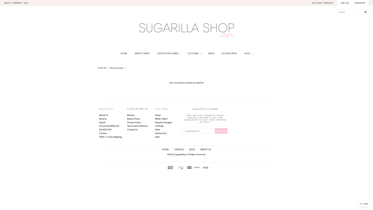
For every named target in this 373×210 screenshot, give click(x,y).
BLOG (192, 149)
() (344, 3)
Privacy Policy (134, 122)
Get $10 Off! (105, 129)
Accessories (229, 53)
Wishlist (329, 3)
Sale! (247, 53)
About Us (103, 115)
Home (124, 53)
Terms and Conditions (137, 126)
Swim (211, 53)
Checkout (360, 3)
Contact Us (132, 129)
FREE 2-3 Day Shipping (110, 136)
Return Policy (133, 118)
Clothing (193, 53)
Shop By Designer (168, 53)
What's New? (142, 53)
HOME (165, 149)
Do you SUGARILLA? (109, 126)
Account (317, 3)
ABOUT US (205, 149)
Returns (103, 118)
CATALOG (179, 149)
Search (102, 122)
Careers (103, 133)
